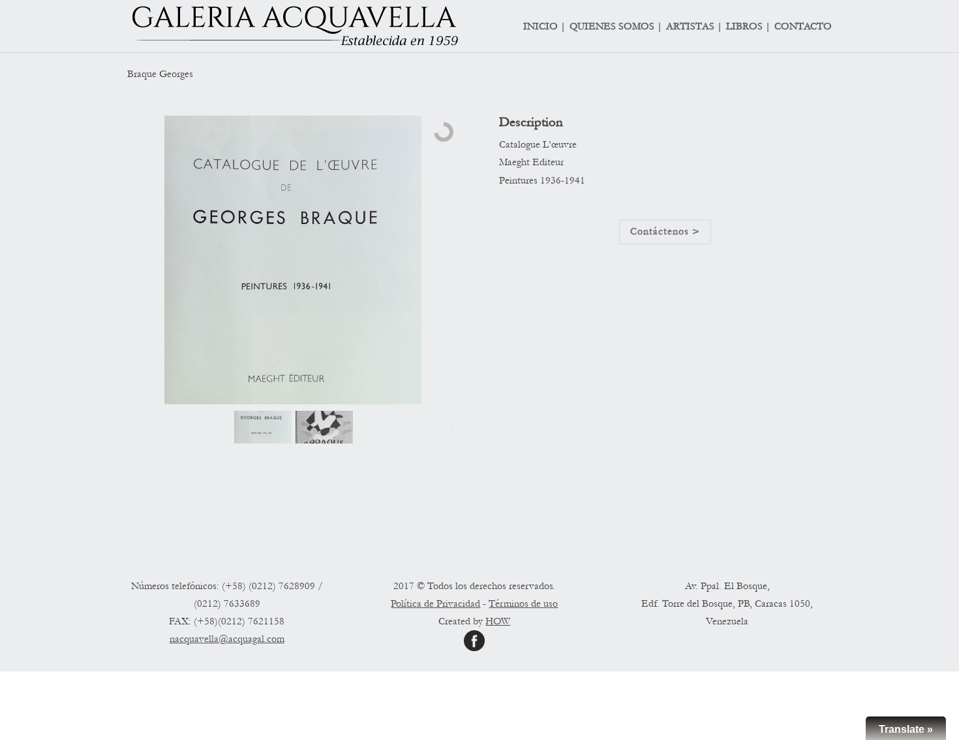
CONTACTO (803, 27)
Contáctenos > (665, 231)
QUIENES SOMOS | (616, 27)
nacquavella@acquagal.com (227, 639)
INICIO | (544, 27)
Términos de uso (523, 603)
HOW (497, 621)
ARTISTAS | (694, 27)
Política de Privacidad (435, 603)
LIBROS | (748, 27)
